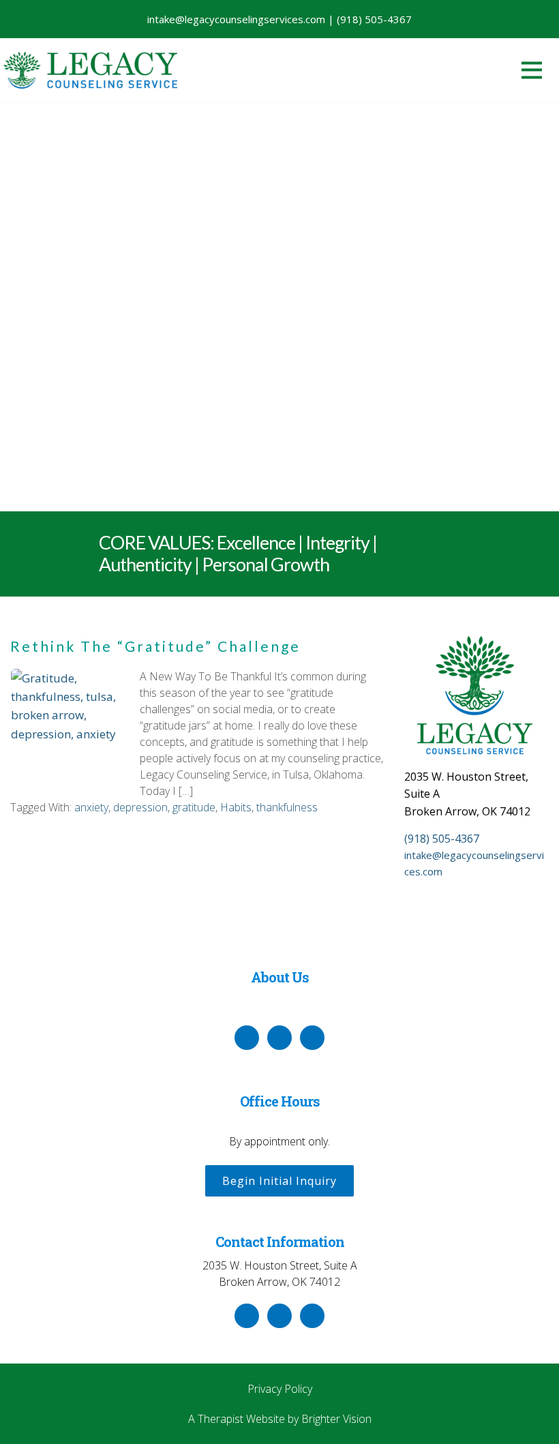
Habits (236, 807)
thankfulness (287, 807)
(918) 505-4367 (441, 838)
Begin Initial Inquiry (279, 1180)
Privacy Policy (279, 1388)
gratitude (193, 807)
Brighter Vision (336, 1418)
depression (140, 807)
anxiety (91, 807)
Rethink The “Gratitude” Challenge (155, 646)
